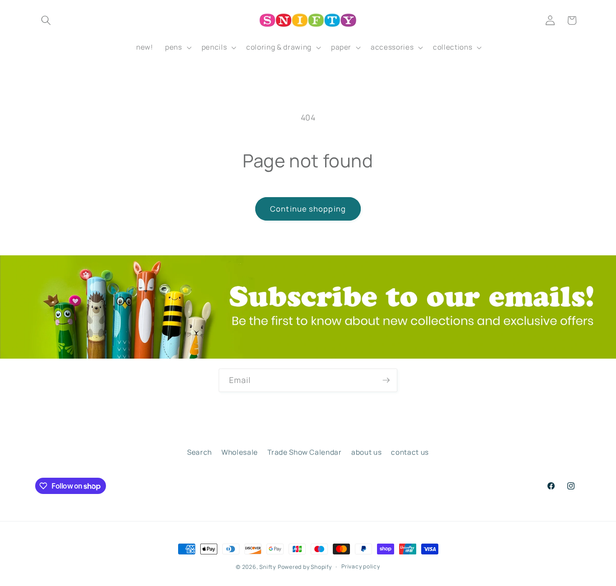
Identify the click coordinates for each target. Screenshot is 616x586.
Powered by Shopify (305, 567)
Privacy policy (360, 566)
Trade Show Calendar (304, 452)
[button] (46, 20)
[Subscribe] (386, 380)
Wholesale (239, 452)
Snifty (267, 567)
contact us (410, 452)
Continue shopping (308, 208)
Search (199, 452)
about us (366, 452)
